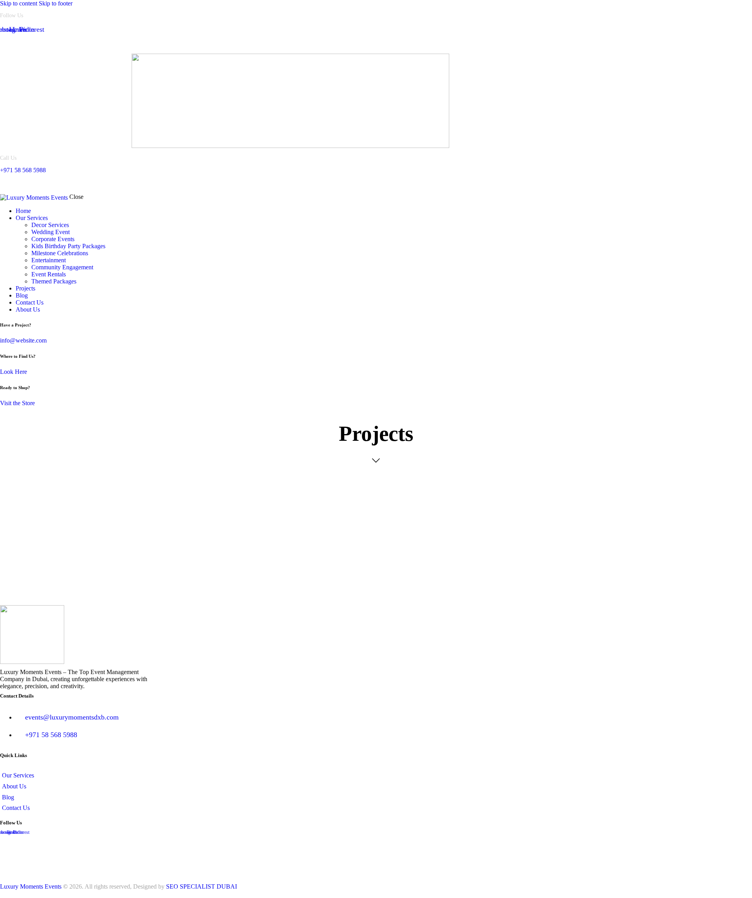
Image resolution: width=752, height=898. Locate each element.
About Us (47, 44)
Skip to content (18, 3)
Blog (57, 183)
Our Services (22, 183)
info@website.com (23, 340)
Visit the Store (17, 403)
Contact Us (90, 183)
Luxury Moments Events (30, 886)
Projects (82, 44)
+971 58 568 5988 (23, 170)
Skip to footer (55, 3)
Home (14, 44)
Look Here (13, 371)
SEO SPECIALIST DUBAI (201, 886)
